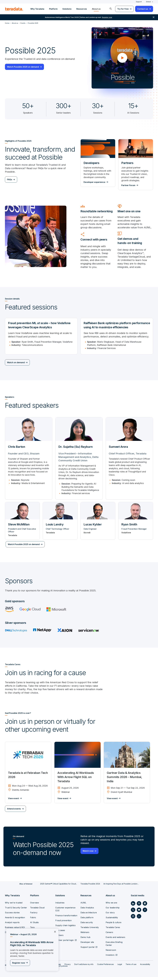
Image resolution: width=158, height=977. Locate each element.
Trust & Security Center (16, 907)
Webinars (84, 932)
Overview (34, 902)
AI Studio (34, 922)
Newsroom (111, 950)
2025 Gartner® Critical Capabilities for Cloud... (58, 884)
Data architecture (88, 912)
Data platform (86, 917)
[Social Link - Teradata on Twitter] (133, 910)
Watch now (88, 851)
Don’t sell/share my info (83, 964)
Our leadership (112, 907)
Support (139, 2)
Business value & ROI (15, 927)
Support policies (61, 966)
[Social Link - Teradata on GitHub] (139, 903)
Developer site (87, 942)
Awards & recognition (15, 917)
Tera (32, 927)
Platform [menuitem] (53, 9)
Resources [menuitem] (81, 9)
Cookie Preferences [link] (105, 964)
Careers (109, 932)
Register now (18, 963)
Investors (110, 955)
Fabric (33, 917)
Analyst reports (12, 922)
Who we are (111, 902)
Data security (86, 922)
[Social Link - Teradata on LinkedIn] (133, 903)
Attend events (14, 808)
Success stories (12, 912)
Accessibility (145, 964)
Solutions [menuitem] (66, 9)
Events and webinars (115, 937)
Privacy (68, 964)
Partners (59, 935)
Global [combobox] (148, 2)
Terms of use (131, 964)
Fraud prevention (63, 920)
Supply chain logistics (65, 925)
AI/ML (83, 902)
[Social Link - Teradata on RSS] (139, 916)
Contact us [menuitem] (142, 9)
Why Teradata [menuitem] (37, 9)
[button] (122, 58)
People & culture (113, 922)
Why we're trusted (13, 902)
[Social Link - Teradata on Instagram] (133, 916)
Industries (59, 902)
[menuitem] (111, 9)
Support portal (87, 947)
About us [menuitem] (96, 9)
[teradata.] (14, 9)
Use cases (60, 930)
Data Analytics (87, 907)
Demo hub (85, 937)
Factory (33, 912)
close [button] (153, 17)
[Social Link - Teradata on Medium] (145, 903)
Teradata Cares (113, 927)
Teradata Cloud (37, 907)
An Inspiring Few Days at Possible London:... (121, 884)
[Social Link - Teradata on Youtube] (139, 910)
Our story (110, 912)
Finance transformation (66, 915)
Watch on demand (16, 362)
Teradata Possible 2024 (90, 884)
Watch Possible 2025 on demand (23, 67)
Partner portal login (64, 940)
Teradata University (89, 927)
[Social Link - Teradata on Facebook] (145, 910)
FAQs (9, 179)
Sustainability (112, 917)
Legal (120, 964)
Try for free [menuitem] (123, 9)
